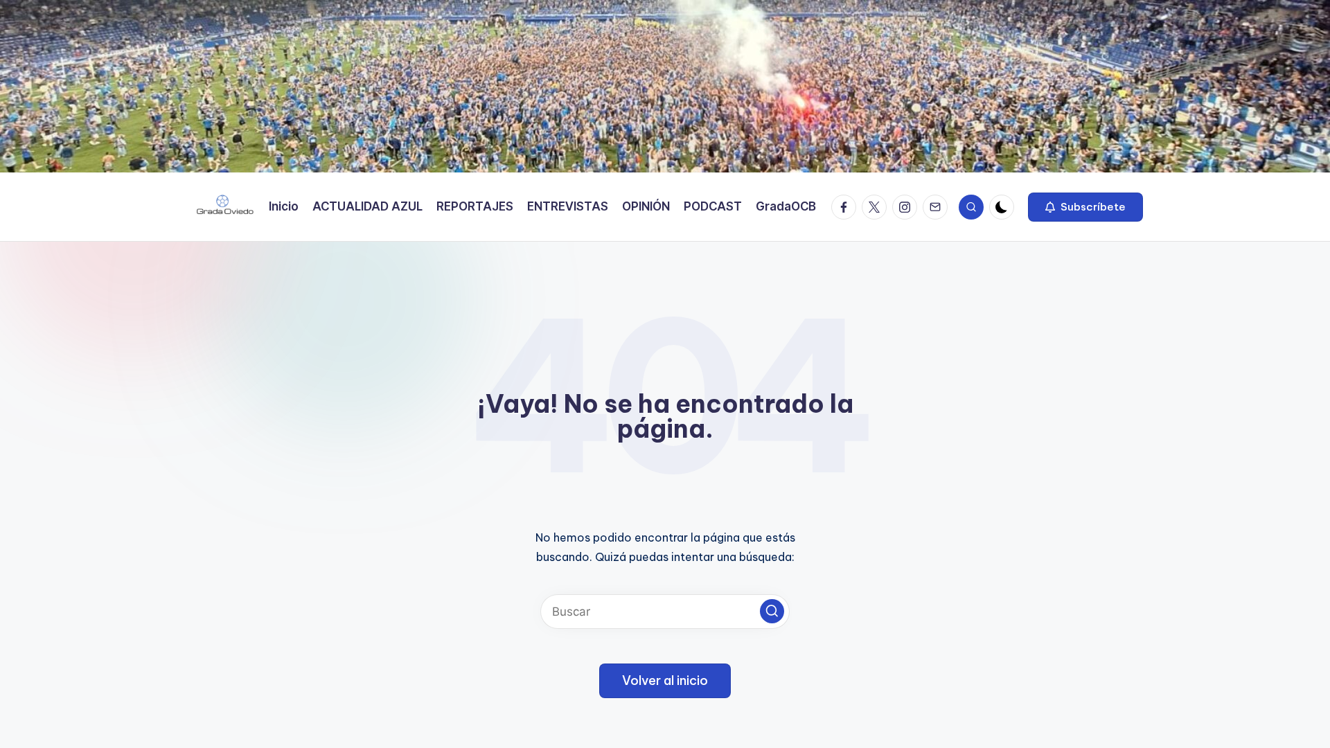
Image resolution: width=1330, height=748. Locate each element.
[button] (1085, 207)
